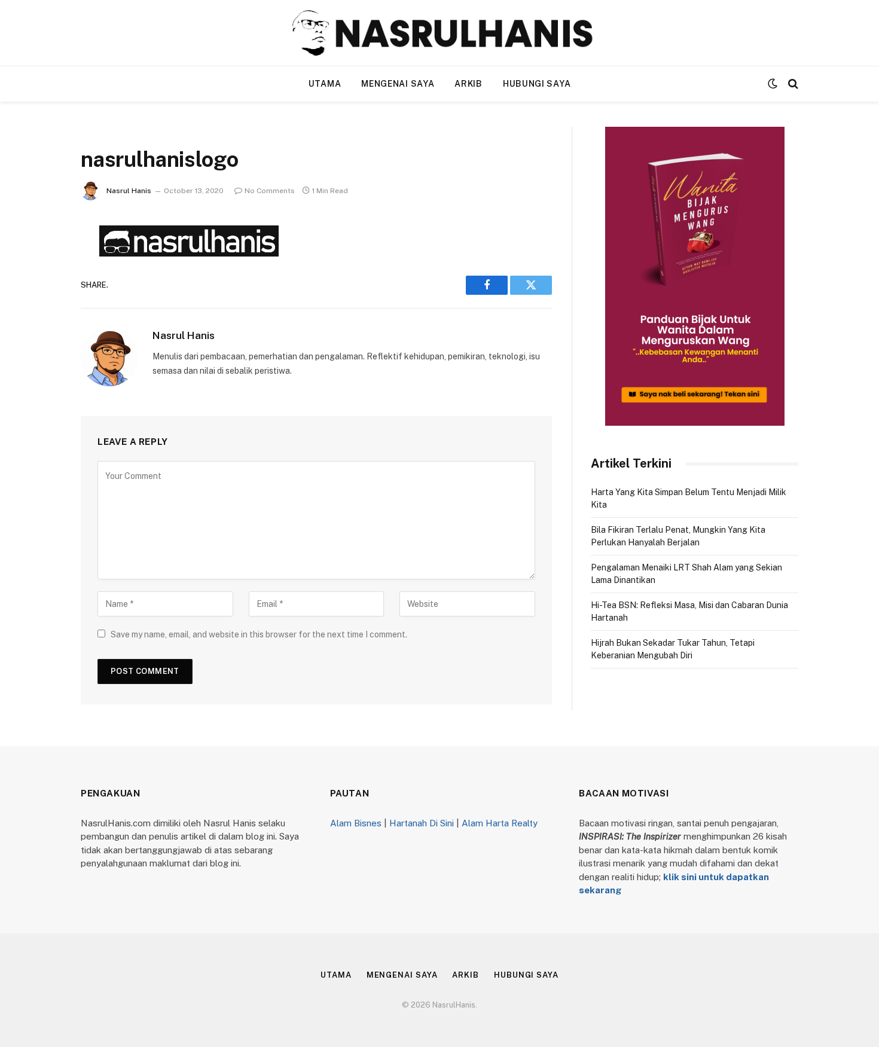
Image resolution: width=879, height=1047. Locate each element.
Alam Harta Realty (500, 823)
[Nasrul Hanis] (439, 33)
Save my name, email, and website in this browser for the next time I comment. (259, 634)
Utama (325, 83)
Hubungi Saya (536, 83)
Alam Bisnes (355, 823)
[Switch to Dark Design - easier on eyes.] (772, 83)
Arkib (468, 83)
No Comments (270, 191)
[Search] (792, 84)
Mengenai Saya (397, 83)
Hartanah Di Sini (421, 823)
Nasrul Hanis (128, 191)
